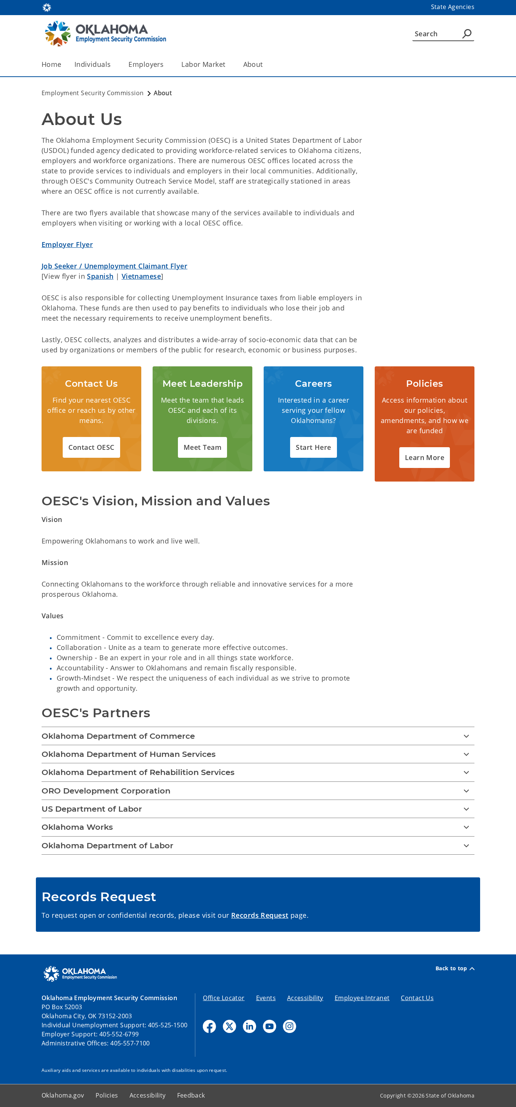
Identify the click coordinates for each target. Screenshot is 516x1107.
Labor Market (203, 64)
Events (266, 998)
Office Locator (223, 998)
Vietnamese (141, 276)
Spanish (100, 276)
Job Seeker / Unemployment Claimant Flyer (114, 265)
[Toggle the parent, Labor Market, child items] (228, 64)
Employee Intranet (362, 998)
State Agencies (452, 7)
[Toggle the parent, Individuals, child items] (113, 64)
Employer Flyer (67, 244)
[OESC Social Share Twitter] (229, 1026)
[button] (91, 447)
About (253, 64)
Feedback (191, 1095)
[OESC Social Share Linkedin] (249, 1026)
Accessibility (305, 998)
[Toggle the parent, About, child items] (265, 64)
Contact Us (417, 998)
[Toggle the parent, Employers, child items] (166, 64)
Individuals (92, 64)
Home (52, 64)
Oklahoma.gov (63, 1095)
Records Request (259, 915)
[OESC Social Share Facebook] (209, 1026)
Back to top (451, 968)
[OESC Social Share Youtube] (269, 1026)
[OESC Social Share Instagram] (289, 1026)
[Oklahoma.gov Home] (47, 7)
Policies (107, 1095)
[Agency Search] (466, 33)
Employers (146, 64)
